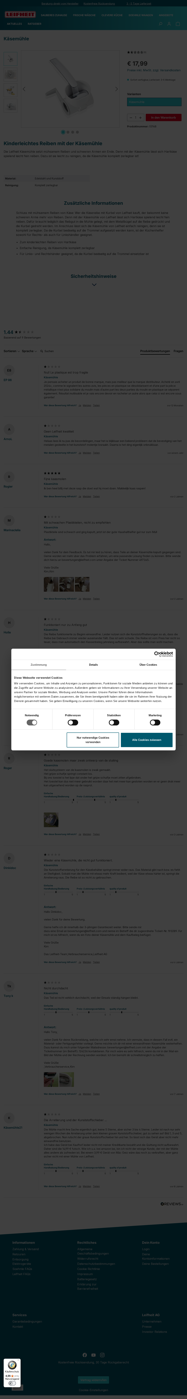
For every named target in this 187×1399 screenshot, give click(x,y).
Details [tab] (93, 664)
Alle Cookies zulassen (146, 740)
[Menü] (18, 1361)
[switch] (73, 722)
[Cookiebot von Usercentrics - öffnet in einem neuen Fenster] (157, 654)
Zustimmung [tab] (39, 664)
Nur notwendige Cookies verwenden (93, 740)
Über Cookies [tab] (148, 664)
